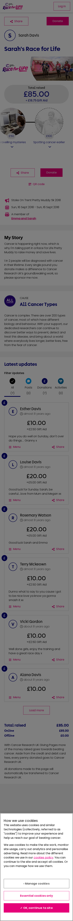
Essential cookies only (36, 896)
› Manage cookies (36, 884)
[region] (36, 867)
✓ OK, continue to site (36, 908)
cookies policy (43, 857)
